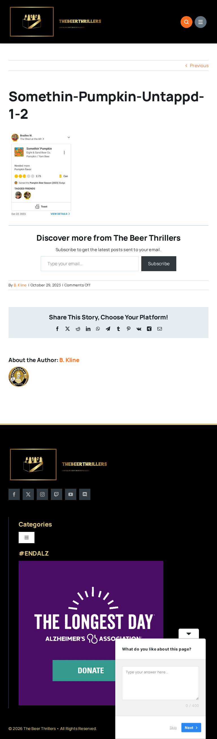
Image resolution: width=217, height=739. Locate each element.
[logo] (55, 8)
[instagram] (42, 494)
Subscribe (159, 263)
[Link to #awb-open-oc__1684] (201, 22)
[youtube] (70, 494)
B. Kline (20, 285)
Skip (173, 727)
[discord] (84, 494)
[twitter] (28, 494)
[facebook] (14, 494)
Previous (199, 65)
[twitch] (56, 494)
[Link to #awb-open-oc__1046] (186, 22)
